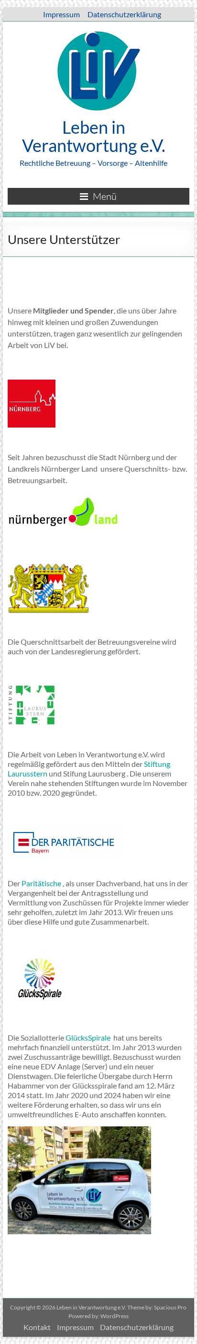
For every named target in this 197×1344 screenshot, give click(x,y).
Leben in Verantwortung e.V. (93, 136)
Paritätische (41, 883)
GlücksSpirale (89, 1037)
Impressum (61, 14)
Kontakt (37, 1327)
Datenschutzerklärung (124, 14)
